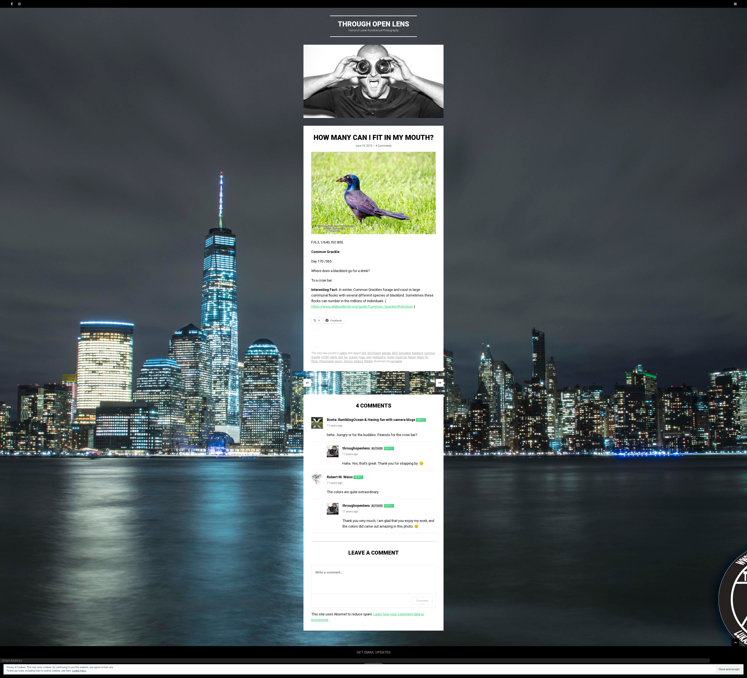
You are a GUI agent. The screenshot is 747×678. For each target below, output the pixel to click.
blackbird (417, 353)
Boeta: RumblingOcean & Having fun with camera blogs (371, 420)
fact (340, 357)
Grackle (353, 357)
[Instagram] (19, 4)
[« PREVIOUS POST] (307, 383)
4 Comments (384, 145)
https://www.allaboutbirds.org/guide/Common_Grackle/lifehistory (362, 307)
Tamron (348, 361)
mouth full (401, 357)
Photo (314, 361)
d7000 (325, 357)
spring (338, 361)
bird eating (405, 353)
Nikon (420, 357)
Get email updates (374, 652)
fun (346, 357)
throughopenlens (356, 448)
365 (363, 353)
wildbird (358, 361)
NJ (426, 357)
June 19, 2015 (363, 145)
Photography (326, 361)
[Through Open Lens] (373, 81)
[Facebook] (12, 4)
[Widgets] (735, 642)
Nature (412, 357)
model (390, 357)
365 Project (374, 353)
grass (362, 357)
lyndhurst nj (379, 357)
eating (333, 357)
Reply (421, 419)
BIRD (395, 353)
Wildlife (368, 361)
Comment (422, 600)
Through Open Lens (373, 24)
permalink (396, 361)
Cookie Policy (79, 670)
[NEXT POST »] (440, 383)
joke (368, 357)
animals (386, 353)
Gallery (343, 353)
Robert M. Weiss (340, 477)
